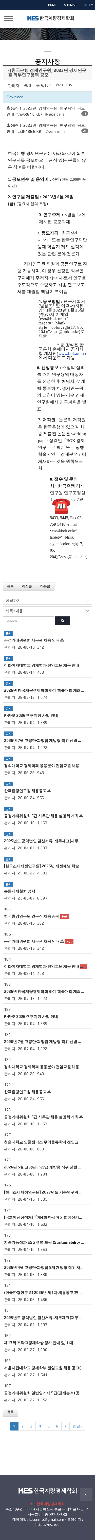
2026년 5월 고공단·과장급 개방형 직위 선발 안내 (45, 1167)
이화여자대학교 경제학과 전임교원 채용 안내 (41, 665)
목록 (10, 586)
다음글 (45, 586)
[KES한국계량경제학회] (56, 19)
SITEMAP (70, 5)
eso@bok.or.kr (53, 318)
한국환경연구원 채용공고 (25, 791)
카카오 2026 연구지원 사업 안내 (31, 715)
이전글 (27, 586)
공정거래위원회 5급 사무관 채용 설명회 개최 (41, 816)
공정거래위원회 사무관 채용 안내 (32, 640)
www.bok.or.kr (71, 353)
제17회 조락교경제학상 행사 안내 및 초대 (38, 1343)
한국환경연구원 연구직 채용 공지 (32, 916)
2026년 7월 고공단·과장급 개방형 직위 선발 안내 (45, 740)
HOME (52, 5)
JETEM (88, 5)
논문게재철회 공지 (19, 891)
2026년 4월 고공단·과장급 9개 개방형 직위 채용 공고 (48, 1267)
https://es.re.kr (47, 1525)
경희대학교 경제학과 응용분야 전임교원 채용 (41, 765)
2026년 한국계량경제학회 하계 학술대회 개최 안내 (46, 690)
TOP (86, 1494)
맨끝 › (77, 1426)
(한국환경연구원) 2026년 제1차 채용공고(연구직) (45, 1292)
